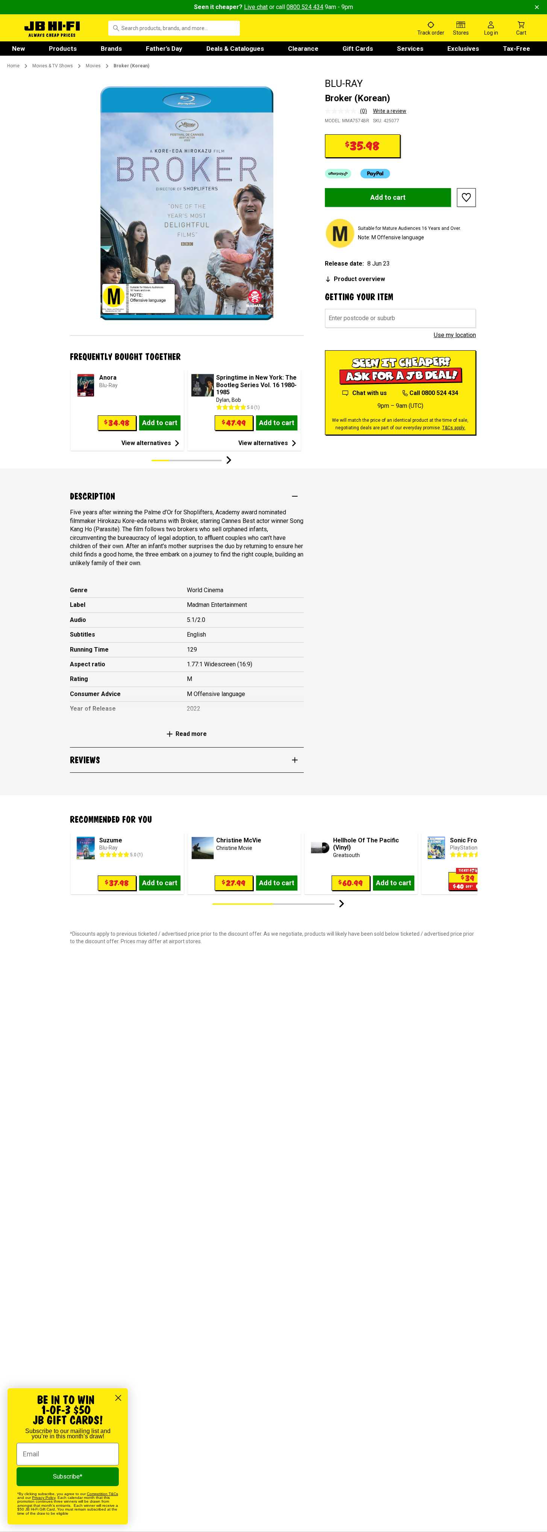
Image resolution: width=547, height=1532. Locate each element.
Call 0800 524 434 (433, 393)
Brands (111, 48)
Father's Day (164, 48)
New (18, 48)
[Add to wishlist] (466, 197)
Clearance (303, 48)
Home (13, 65)
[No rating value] (342, 111)
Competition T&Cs (102, 1494)
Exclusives (463, 48)
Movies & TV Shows (52, 65)
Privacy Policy (43, 1498)
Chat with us (369, 393)
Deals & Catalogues (235, 48)
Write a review (389, 111)
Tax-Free (516, 48)
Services (410, 48)
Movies (93, 65)
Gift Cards (357, 48)
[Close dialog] (118, 1397)
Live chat (256, 7)
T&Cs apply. (453, 427)
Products (63, 48)
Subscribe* (67, 1476)
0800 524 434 (304, 7)
